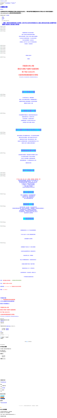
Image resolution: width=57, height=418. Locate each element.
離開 (5, 416)
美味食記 (7, 328)
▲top (1, 331)
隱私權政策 (33, 405)
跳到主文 (1, 9)
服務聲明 (37, 405)
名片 (3, 19)
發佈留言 (2, 338)
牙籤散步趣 (3, 7)
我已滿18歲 (2, 416)
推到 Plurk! (2, 397)
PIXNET (22, 405)
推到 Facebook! (2, 398)
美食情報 (7, 15)
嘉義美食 (7, 329)
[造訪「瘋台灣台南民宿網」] (3, 402)
